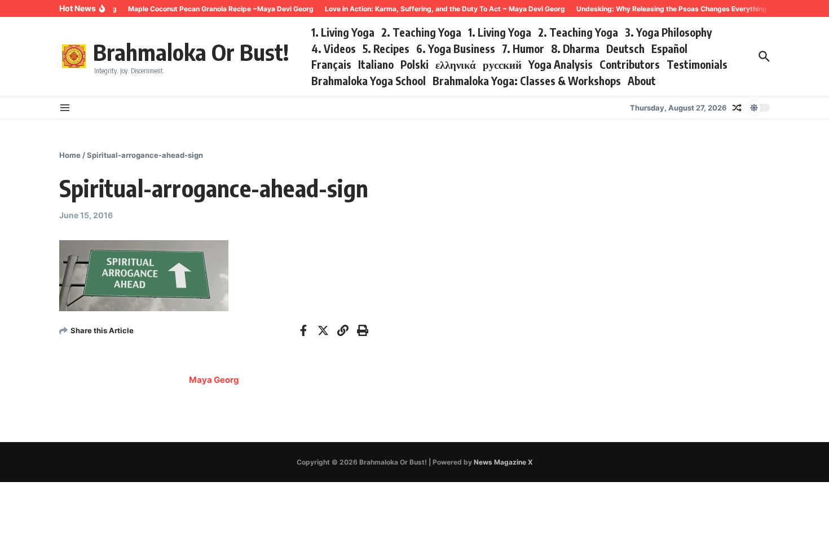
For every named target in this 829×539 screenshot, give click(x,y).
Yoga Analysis (560, 64)
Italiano (376, 64)
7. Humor (523, 48)
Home (70, 155)
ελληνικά (455, 64)
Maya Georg (214, 379)
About (642, 80)
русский (502, 64)
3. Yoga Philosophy (668, 32)
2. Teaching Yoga (421, 32)
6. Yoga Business (455, 48)
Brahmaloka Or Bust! (191, 52)
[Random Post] (737, 107)
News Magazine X (503, 462)
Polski (414, 64)
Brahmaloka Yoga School (368, 80)
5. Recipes (386, 48)
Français (331, 64)
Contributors (629, 64)
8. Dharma (575, 48)
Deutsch (625, 48)
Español (669, 48)
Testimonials (697, 64)
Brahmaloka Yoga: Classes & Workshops (527, 80)
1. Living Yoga (342, 32)
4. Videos (333, 48)
